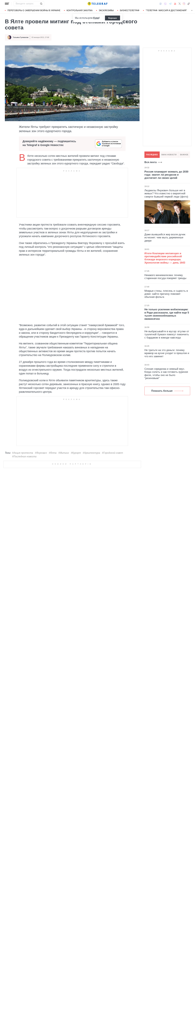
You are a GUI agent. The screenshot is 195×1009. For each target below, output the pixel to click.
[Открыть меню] (7, 3)
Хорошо (112, 18)
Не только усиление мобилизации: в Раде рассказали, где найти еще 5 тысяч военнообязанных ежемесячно (166, 314)
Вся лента (150, 162)
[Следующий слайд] (192, 10)
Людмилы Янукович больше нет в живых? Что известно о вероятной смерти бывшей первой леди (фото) (166, 193)
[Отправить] (41, 3)
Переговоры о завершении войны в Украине (33, 10)
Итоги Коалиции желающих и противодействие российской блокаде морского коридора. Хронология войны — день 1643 (164, 258)
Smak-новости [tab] (169, 155)
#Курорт (76, 453)
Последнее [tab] (152, 155)
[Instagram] (184, 3)
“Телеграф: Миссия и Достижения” (166, 10)
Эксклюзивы (106, 10)
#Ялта (53, 453)
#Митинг (63, 453)
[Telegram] (170, 3)
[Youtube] (175, 3)
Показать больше (162, 391)
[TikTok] (188, 3)
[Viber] (165, 4)
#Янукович (41, 453)
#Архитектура (91, 453)
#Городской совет (112, 453)
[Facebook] (160, 3)
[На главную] (97, 3)
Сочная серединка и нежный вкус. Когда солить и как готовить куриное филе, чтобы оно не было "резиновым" (166, 373)
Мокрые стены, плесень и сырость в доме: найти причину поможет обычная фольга (166, 294)
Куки (96, 18)
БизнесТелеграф (129, 10)
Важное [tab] (184, 155)
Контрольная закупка (79, 10)
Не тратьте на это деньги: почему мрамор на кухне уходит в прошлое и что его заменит (166, 353)
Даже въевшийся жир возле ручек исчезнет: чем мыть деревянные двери (164, 237)
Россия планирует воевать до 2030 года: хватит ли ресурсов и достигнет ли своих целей (166, 174)
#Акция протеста (22, 453)
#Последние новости (24, 456)
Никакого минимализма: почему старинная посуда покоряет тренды (165, 277)
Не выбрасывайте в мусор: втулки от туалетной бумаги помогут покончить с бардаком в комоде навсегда (166, 334)
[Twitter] (179, 4)
